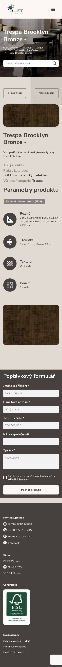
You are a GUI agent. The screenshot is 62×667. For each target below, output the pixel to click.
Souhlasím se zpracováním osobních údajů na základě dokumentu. (32, 478)
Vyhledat (54, 63)
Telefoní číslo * (13, 418)
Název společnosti (16, 434)
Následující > (47, 93)
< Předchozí (14, 93)
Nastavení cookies (13, 652)
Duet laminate (10, 47)
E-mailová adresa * (16, 402)
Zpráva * (9, 450)
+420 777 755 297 (20, 536)
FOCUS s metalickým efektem (23, 50)
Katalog (27, 47)
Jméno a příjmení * (16, 386)
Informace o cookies (14, 646)
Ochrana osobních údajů (16, 641)
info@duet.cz (24, 523)
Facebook (14, 543)
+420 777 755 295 (20, 530)
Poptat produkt (31, 490)
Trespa (39, 47)
